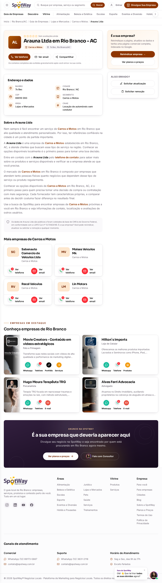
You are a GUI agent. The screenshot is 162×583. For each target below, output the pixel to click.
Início (6, 21)
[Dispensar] (144, 570)
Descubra (33, 14)
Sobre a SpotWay (146, 505)
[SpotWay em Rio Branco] (21, 5)
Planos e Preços (145, 510)
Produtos (114, 484)
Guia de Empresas (13, 14)
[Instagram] (7, 505)
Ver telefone (21, 57)
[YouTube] (23, 505)
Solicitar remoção (134, 91)
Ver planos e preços (133, 62)
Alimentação (63, 14)
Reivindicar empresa (133, 54)
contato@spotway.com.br (21, 564)
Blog (139, 499)
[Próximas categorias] (155, 14)
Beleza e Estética (83, 14)
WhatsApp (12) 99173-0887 (22, 559)
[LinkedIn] (15, 505)
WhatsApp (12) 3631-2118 (74, 559)
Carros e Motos (80, 21)
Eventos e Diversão (132, 14)
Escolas (101, 14)
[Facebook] (31, 505)
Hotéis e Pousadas (66, 510)
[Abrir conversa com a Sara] (153, 575)
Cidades (141, 494)
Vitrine (46, 14)
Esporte (113, 14)
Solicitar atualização (135, 83)
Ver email (43, 57)
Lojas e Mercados (60, 21)
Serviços (88, 505)
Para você (142, 484)
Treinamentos (90, 510)
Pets (86, 494)
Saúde (87, 499)
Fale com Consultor (103, 456)
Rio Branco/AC (19, 21)
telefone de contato (67, 157)
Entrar (119, 5)
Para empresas (144, 489)
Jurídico (88, 484)
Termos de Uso (144, 515)
